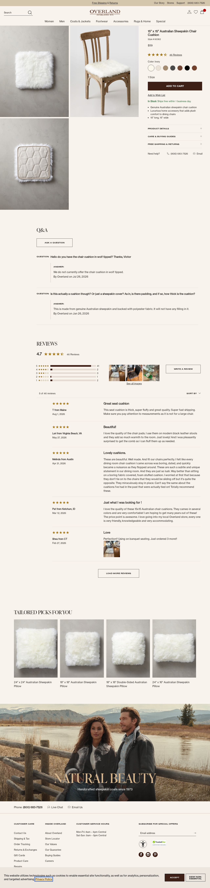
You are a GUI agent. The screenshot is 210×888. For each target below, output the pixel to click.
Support (181, 2)
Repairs (18, 866)
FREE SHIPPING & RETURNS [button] (163, 144)
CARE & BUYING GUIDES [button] (162, 136)
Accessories (120, 21)
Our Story (159, 2)
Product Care (21, 860)
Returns (113, 2)
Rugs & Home (142, 21)
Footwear (102, 21)
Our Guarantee (53, 849)
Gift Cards (19, 855)
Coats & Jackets (80, 21)
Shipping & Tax (22, 838)
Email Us (77, 807)
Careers (49, 860)
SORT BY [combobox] (192, 393)
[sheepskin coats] (105, 752)
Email (199, 153)
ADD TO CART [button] (175, 86)
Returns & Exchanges (25, 849)
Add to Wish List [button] (156, 95)
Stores (170, 2)
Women (49, 21)
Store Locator (52, 838)
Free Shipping (99, 2)
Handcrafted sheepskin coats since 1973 (105, 789)
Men (62, 21)
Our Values (51, 844)
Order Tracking (22, 844)
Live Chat (57, 807)
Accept (174, 877)
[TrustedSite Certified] (159, 843)
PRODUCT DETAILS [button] (158, 128)
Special (160, 21)
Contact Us (20, 833)
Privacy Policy (43, 879)
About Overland (53, 833)
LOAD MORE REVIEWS (118, 573)
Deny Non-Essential (195, 878)
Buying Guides (52, 855)
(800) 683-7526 (196, 2)
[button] (189, 12)
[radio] (151, 68)
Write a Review (183, 369)
